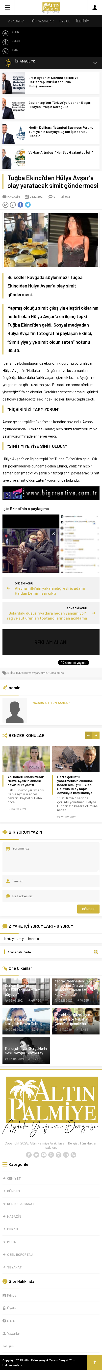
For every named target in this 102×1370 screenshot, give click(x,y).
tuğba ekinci (57, 672)
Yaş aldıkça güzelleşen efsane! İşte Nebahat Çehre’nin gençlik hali (72, 1019)
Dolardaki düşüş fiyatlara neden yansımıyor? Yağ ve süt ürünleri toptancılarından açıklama (46, 615)
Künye (11, 1295)
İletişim (8, 1346)
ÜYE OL (64, 21)
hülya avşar (31, 672)
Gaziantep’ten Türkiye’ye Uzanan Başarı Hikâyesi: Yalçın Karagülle (59, 104)
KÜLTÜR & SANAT (20, 1203)
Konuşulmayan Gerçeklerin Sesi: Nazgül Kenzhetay (26, 1050)
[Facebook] (29, 1155)
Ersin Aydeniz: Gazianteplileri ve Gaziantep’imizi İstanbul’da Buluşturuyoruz (53, 81)
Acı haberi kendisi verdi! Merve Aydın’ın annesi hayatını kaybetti (25, 781)
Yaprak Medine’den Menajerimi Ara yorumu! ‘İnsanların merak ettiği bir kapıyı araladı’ (75, 988)
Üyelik (11, 1308)
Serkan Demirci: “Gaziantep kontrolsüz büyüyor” (22, 990)
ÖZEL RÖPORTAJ (20, 1254)
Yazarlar (13, 1333)
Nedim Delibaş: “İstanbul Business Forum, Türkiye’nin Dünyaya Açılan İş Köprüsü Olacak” (60, 131)
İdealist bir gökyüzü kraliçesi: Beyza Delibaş (23, 1021)
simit (43, 672)
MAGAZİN (13, 196)
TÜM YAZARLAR (42, 21)
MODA (11, 1242)
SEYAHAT (14, 1267)
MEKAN (12, 1229)
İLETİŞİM (82, 21)
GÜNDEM (13, 1191)
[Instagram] (58, 1155)
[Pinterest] (51, 1155)
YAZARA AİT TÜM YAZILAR (51, 703)
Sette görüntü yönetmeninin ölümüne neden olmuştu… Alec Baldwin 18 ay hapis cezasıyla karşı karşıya (75, 785)
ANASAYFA (16, 21)
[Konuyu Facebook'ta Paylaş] (20, 205)
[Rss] (73, 1155)
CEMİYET (14, 1178)
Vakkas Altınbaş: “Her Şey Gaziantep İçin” (60, 152)
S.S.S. (11, 1320)
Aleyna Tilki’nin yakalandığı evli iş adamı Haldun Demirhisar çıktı (50, 590)
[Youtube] (44, 1155)
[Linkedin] (66, 1155)
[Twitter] (36, 1155)
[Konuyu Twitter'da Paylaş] (28, 205)
